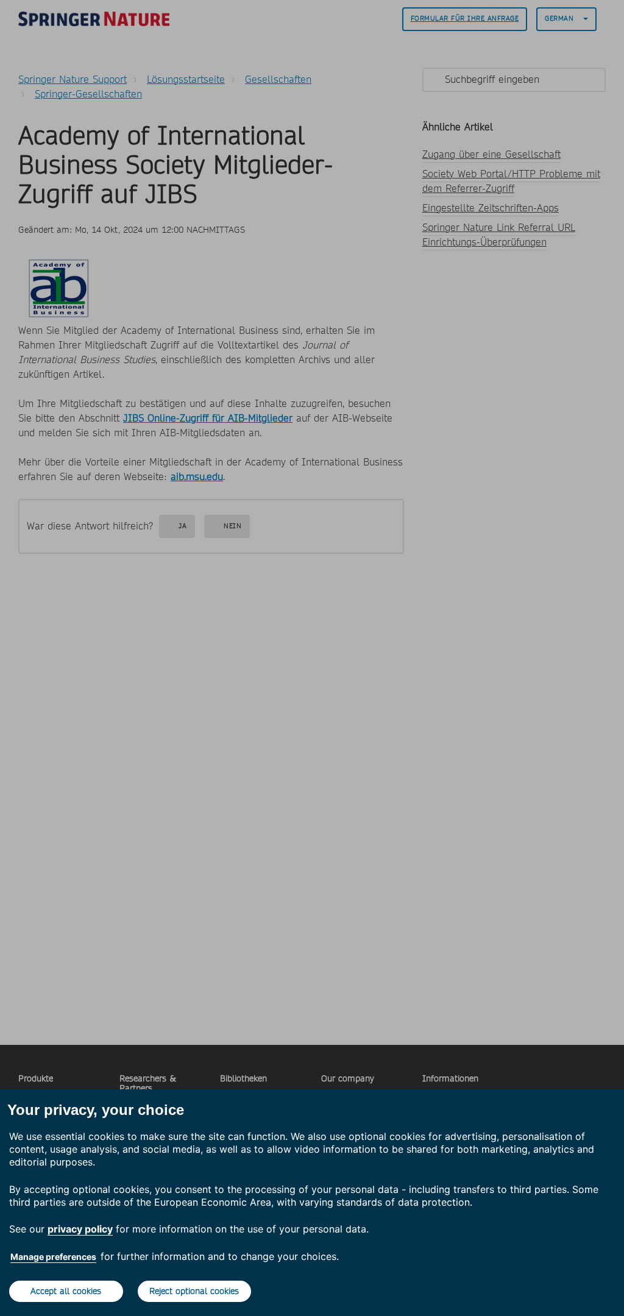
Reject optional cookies (194, 1291)
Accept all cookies (65, 1291)
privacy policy (80, 1229)
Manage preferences (53, 1256)
